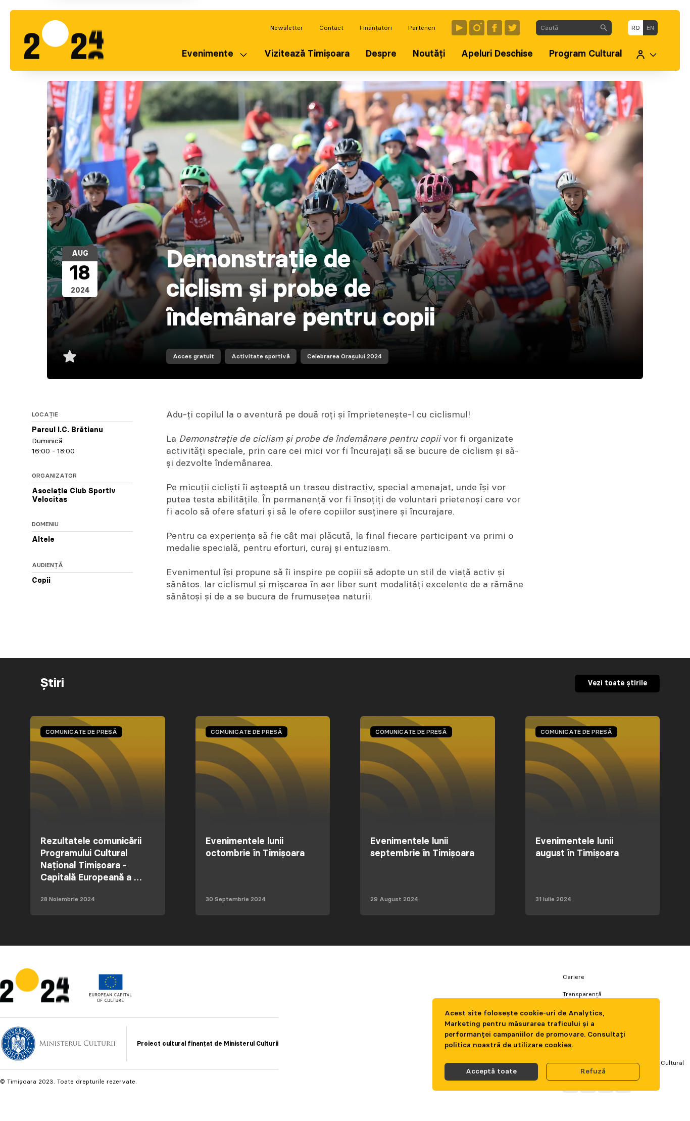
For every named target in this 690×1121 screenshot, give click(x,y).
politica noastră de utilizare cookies (508, 1045)
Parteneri (421, 28)
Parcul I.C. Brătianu (67, 430)
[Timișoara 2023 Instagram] (476, 27)
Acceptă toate (491, 1071)
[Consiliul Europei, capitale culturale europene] (110, 1000)
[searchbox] (566, 27)
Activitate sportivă (260, 356)
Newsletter (286, 28)
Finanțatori (376, 28)
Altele (43, 539)
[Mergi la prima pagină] (69, 40)
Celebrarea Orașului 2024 (344, 356)
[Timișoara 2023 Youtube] (459, 27)
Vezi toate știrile (617, 683)
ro (635, 28)
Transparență (582, 994)
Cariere (573, 977)
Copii (41, 580)
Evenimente (207, 54)
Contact (331, 28)
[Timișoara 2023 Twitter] (512, 27)
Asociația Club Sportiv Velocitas (74, 496)
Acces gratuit (193, 356)
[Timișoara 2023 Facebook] (494, 27)
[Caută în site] (604, 27)
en (650, 28)
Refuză (593, 1071)
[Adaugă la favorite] (69, 356)
